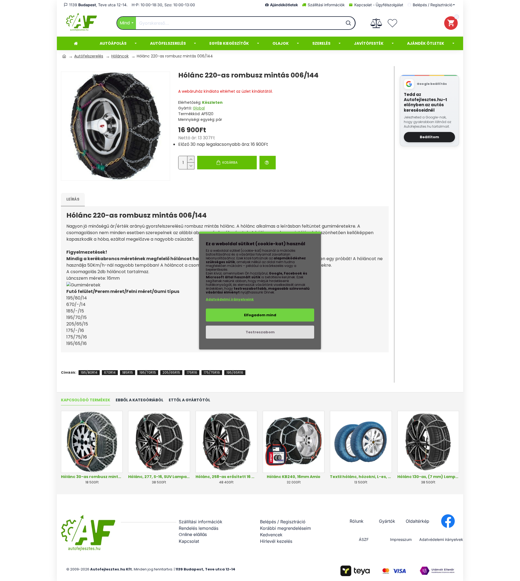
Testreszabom (260, 332)
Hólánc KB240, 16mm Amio (293, 476)
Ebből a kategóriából (139, 400)
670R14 (110, 372)
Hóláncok (120, 56)
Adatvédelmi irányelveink (230, 299)
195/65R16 (234, 372)
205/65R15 (171, 372)
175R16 (192, 372)
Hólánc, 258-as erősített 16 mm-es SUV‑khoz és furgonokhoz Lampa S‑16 (226, 476)
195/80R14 (89, 372)
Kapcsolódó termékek (85, 400)
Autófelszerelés (88, 56)
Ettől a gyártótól (189, 400)
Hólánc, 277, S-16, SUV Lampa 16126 (159, 476)
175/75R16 (212, 372)
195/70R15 (147, 372)
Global (199, 108)
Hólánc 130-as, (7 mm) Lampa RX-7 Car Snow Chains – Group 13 (428, 476)
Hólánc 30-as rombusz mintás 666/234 (92, 476)
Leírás (72, 199)
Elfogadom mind (260, 315)
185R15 (127, 372)
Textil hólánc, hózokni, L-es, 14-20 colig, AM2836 (361, 476)
